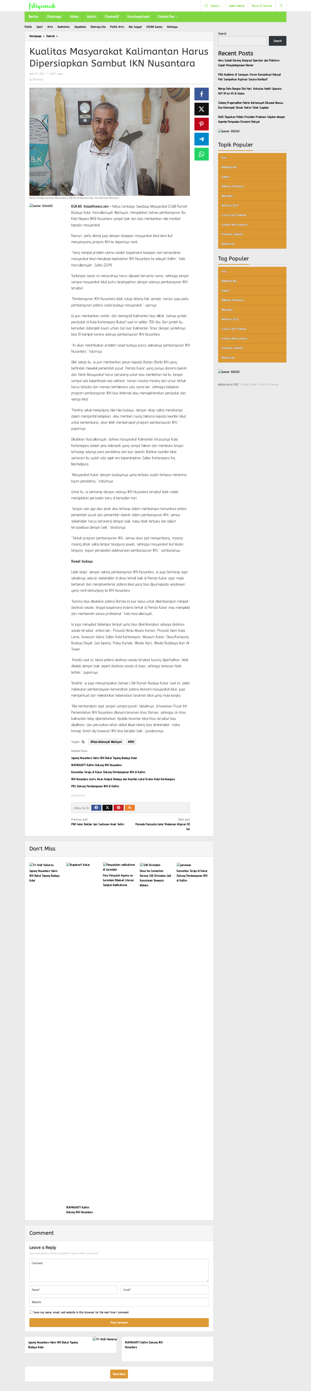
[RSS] (130, 808)
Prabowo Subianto (232, 234)
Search (222, 33)
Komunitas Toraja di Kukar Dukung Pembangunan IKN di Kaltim (108, 772)
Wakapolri (227, 196)
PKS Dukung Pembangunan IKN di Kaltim (95, 786)
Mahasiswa (228, 243)
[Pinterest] (119, 808)
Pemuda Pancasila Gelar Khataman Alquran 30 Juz (162, 824)
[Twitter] (107, 808)
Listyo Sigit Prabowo (234, 215)
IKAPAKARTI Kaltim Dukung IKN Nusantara (96, 765)
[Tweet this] (201, 109)
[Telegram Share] (201, 139)
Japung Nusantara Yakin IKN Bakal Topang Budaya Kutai (104, 758)
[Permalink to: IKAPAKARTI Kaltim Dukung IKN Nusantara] (82, 1033)
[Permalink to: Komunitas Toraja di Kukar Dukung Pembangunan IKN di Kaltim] (193, 864)
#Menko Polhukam (233, 186)
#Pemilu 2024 (230, 205)
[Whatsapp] (201, 154)
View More (119, 1374)
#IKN (131, 742)
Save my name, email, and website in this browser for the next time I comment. (81, 1312)
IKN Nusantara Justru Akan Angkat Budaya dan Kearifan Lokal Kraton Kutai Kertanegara (123, 779)
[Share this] (201, 94)
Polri (224, 157)
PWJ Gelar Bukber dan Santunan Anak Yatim (97, 822)
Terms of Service (269, 384)
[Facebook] (96, 808)
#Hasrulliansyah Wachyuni (106, 742)
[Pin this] (201, 124)
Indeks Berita (250, 384)
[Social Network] (281, 5)
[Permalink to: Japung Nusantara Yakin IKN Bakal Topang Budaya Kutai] (45, 864)
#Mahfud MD (229, 167)
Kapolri (226, 176)
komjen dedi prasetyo (234, 224)
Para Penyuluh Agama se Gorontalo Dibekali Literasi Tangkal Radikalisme (118, 880)
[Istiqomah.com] (43, 6)
